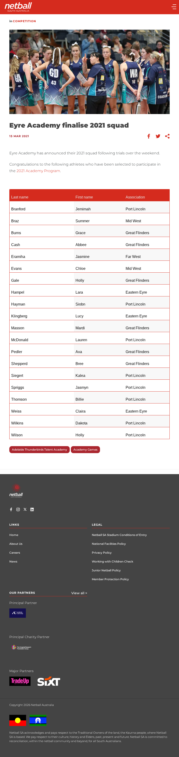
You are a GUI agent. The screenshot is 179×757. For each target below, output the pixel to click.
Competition (24, 21)
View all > (79, 593)
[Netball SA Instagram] (18, 510)
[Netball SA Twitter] (25, 510)
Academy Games (85, 449)
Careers (14, 552)
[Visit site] (21, 616)
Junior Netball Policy (106, 570)
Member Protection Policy (110, 579)
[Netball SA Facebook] (11, 510)
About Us (15, 543)
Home (13, 535)
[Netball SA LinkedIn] (32, 510)
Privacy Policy (102, 552)
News (13, 561)
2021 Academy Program (38, 171)
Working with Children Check (112, 561)
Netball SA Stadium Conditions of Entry (119, 535)
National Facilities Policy (109, 543)
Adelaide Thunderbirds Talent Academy (39, 449)
